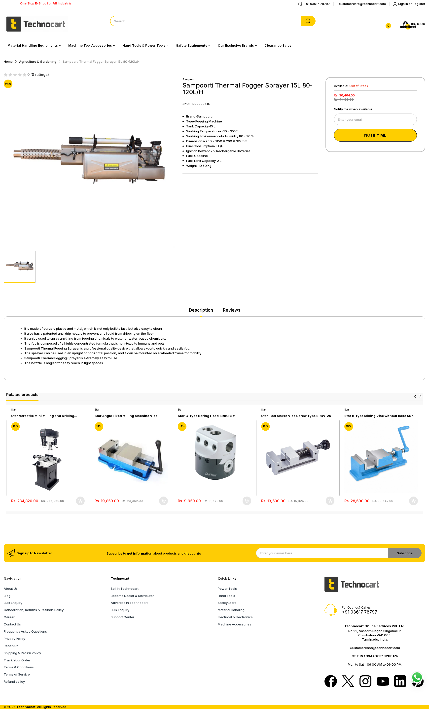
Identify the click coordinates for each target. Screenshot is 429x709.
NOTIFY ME (375, 135)
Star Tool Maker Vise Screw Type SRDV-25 (296, 416)
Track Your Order (17, 660)
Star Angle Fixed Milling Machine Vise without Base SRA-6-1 (126, 416)
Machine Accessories (234, 624)
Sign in (403, 4)
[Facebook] (330, 681)
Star (13, 409)
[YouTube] (383, 682)
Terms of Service (17, 674)
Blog (7, 596)
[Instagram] (365, 681)
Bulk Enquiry (13, 603)
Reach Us (11, 646)
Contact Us (12, 624)
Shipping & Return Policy (22, 653)
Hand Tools (226, 596)
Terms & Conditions (19, 667)
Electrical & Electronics (235, 617)
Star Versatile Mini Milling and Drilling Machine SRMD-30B (42, 416)
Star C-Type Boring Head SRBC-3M (206, 416)
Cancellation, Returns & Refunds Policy (34, 610)
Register (419, 4)
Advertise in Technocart (129, 603)
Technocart (26, 707)
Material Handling (231, 610)
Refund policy (14, 681)
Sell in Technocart (125, 589)
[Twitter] (348, 681)
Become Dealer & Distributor (132, 596)
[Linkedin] (400, 681)
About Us (11, 589)
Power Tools (227, 589)
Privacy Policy (14, 639)
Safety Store (227, 603)
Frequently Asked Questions (25, 631)
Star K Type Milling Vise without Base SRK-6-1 (379, 416)
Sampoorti (189, 79)
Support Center (122, 617)
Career (9, 617)
